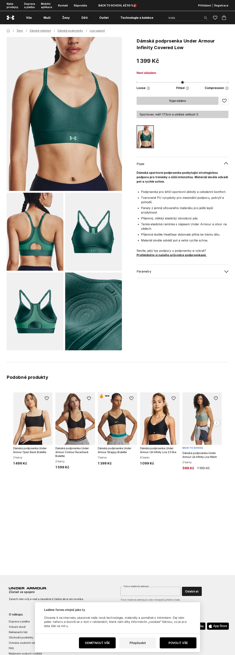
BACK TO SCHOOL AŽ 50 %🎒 (117, 5)
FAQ (11, 648)
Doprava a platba (29, 5)
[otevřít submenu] (35, 17)
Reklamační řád (18, 632)
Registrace (221, 5)
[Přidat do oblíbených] (47, 398)
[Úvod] (8, 30)
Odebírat (192, 591)
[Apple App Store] (218, 626)
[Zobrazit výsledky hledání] (205, 17)
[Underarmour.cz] (10, 17)
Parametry (144, 271)
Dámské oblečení (40, 30)
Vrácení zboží (17, 626)
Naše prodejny (12, 5)
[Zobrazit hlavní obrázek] (64, 114)
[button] (224, 101)
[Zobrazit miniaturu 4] (93, 311)
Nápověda (80, 5)
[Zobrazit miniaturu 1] (35, 231)
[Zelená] (145, 136)
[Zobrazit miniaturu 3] (35, 311)
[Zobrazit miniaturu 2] (93, 231)
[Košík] (224, 17)
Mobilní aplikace (46, 5)
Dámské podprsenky (70, 30)
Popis (140, 163)
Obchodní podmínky (21, 637)
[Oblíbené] (215, 17)
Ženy (20, 30)
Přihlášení (204, 5)
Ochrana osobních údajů (23, 642)
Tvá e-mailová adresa (136, 586)
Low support (97, 30)
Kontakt (63, 5)
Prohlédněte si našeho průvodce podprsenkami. (172, 255)
